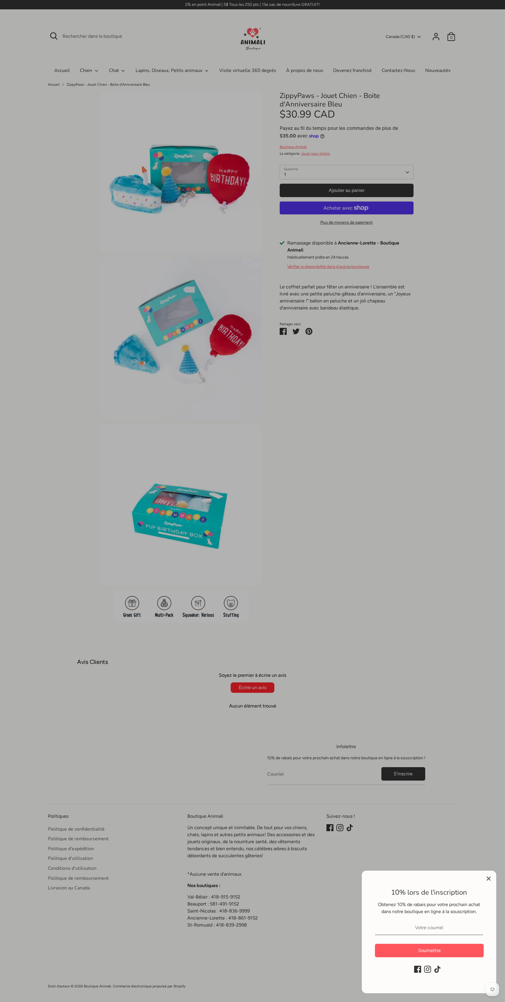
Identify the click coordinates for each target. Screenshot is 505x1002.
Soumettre (429, 950)
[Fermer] (488, 878)
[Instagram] (427, 969)
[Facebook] (417, 969)
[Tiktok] (437, 969)
